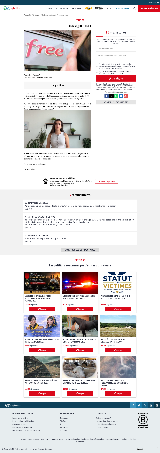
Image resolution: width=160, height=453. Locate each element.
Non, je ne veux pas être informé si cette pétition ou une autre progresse (115, 72)
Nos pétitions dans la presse (107, 421)
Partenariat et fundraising (22, 427)
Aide (42, 439)
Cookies (77, 439)
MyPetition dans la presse (106, 424)
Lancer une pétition (149, 8)
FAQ (47, 439)
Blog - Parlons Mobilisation (23, 421)
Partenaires (80, 442)
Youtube (63, 430)
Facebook (64, 418)
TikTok (63, 421)
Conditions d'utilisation (130, 439)
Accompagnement (19, 424)
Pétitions (35, 15)
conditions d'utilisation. (124, 89)
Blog (109, 8)
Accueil (48, 8)
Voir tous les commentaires (80, 250)
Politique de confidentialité (93, 439)
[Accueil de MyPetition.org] (12, 8)
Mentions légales (112, 439)
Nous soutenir (122, 8)
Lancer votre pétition (20, 418)
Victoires (76, 8)
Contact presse (102, 427)
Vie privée (69, 439)
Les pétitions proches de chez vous (26, 430)
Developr (48, 449)
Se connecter (154, 2)
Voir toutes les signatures (116, 102)
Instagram (64, 427)
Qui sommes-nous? (103, 418)
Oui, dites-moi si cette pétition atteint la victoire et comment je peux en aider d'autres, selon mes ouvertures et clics (117, 66)
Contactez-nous (57, 439)
